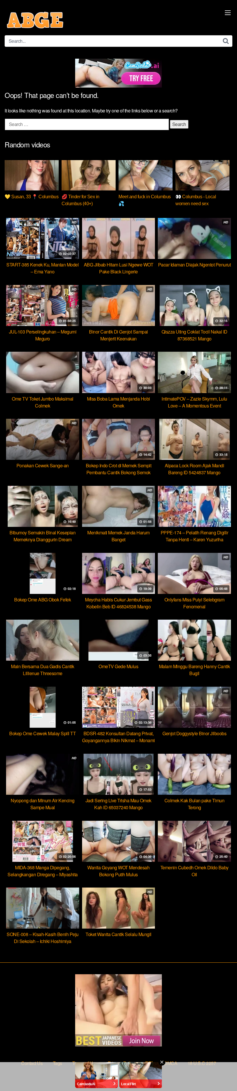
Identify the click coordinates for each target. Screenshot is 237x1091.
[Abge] (35, 20)
